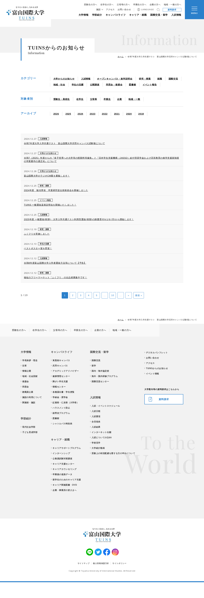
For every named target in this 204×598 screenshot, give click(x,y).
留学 (94, 365)
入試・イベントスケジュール (106, 406)
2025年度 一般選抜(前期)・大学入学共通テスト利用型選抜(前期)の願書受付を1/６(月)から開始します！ (79, 219)
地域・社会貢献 (30, 376)
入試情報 (176, 14)
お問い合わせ (124, 9)
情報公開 (26, 371)
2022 (104, 114)
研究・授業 (145, 78)
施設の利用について (32, 397)
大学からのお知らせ (64, 78)
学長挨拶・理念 (30, 360)
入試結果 (96, 427)
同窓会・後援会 (114, 84)
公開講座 (94, 84)
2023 (92, 114)
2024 (80, 114)
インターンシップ (61, 453)
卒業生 (107, 99)
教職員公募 (27, 392)
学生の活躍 (78, 84)
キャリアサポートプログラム (67, 448)
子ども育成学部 (30, 432)
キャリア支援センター (63, 464)
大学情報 (84, 14)
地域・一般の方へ (172, 4)
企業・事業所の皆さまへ (64, 490)
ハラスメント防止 (61, 408)
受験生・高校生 (61, 99)
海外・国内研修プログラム (105, 376)
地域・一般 (134, 99)
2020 (129, 114)
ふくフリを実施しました (37, 234)
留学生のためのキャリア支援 (67, 479)
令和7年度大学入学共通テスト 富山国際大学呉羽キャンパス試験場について (64, 143)
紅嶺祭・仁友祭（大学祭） (66, 402)
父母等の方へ (123, 4)
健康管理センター (61, 376)
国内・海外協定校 (100, 371)
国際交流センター (100, 381)
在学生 (79, 99)
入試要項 (96, 416)
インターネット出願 (101, 432)
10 (112, 295)
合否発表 (96, 421)
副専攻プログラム (61, 413)
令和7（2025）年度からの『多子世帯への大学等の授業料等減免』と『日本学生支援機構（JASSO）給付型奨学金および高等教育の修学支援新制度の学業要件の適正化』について (101, 160)
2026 (56, 114)
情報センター (59, 387)
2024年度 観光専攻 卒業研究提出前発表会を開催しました (56, 190)
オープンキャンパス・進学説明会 (114, 78)
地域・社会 (59, 84)
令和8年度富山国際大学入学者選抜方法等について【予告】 (55, 263)
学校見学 (96, 443)
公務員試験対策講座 (62, 458)
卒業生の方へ (139, 4)
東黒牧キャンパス (61, 360)
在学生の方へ (107, 4)
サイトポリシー (119, 563)
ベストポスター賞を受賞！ (38, 248)
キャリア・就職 (138, 14)
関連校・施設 (28, 402)
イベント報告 (150, 84)
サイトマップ (84, 563)
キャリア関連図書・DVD (65, 485)
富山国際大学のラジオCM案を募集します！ (47, 175)
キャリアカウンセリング (64, 469)
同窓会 (25, 387)
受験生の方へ (90, 4)
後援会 (25, 381)
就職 (159, 78)
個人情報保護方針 (101, 563)
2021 (117, 114)
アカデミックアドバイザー (66, 371)
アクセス (110, 9)
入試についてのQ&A (102, 437)
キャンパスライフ (116, 14)
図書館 (132, 84)
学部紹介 (97, 14)
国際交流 (173, 78)
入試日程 (96, 411)
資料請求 (172, 9)
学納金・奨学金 (60, 397)
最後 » (138, 295)
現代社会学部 (28, 427)
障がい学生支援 (60, 381)
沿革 (24, 365)
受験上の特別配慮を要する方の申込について (113, 453)
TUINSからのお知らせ (157, 368)
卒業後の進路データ (62, 474)
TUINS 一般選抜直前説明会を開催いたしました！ (50, 205)
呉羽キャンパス (60, 365)
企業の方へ (155, 4)
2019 (141, 114)
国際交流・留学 (159, 14)
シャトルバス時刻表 (62, 423)
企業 (119, 99)
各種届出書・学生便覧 (63, 392)
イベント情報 (152, 373)
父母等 (93, 99)
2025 (68, 114)
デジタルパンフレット (157, 352)
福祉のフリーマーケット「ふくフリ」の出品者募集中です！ (55, 277)
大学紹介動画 (98, 448)
